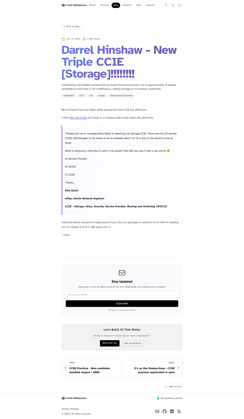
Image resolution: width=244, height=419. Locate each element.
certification (69, 96)
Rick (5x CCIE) (78, 117)
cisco (81, 96)
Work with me (110, 343)
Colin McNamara (76, 398)
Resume (104, 5)
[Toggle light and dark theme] (179, 5)
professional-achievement (121, 96)
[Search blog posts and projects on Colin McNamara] (166, 5)
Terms (65, 409)
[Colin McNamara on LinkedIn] (171, 411)
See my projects (132, 343)
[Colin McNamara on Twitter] (179, 411)
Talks (138, 5)
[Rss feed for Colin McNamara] (173, 5)
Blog (116, 5)
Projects (127, 5)
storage (101, 96)
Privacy (75, 409)
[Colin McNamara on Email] (157, 411)
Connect (150, 5)
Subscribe (122, 303)
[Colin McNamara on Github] (164, 411)
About (92, 5)
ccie (91, 96)
